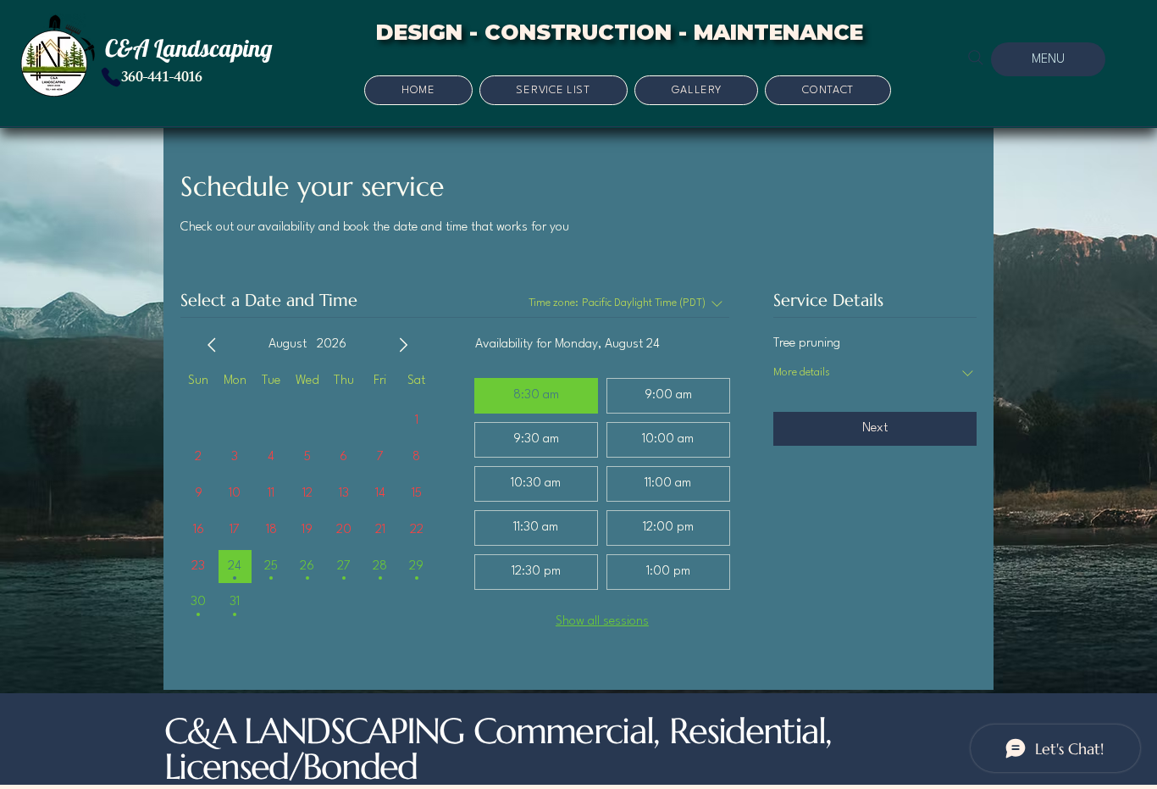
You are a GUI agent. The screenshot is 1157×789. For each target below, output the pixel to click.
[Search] (976, 57)
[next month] (403, 345)
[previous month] (212, 345)
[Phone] (111, 77)
